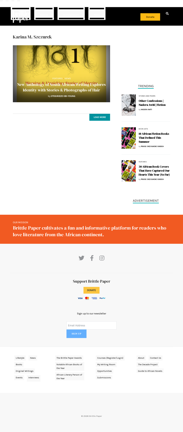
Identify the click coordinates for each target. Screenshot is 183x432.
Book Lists (143, 129)
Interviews (33, 377)
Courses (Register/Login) (110, 358)
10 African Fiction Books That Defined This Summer (154, 138)
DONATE (91, 290)
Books (19, 364)
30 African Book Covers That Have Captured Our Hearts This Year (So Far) (154, 171)
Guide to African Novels (150, 371)
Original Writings (24, 371)
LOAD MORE (100, 117)
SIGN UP (76, 333)
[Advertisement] (146, 54)
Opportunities (104, 371)
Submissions (104, 377)
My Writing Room (106, 364)
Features (57, 78)
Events (19, 377)
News (67, 78)
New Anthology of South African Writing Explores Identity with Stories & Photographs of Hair (61, 87)
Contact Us (155, 358)
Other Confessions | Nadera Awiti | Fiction (152, 103)
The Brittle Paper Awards (69, 358)
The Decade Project (148, 364)
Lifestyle (20, 358)
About (141, 358)
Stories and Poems (147, 96)
